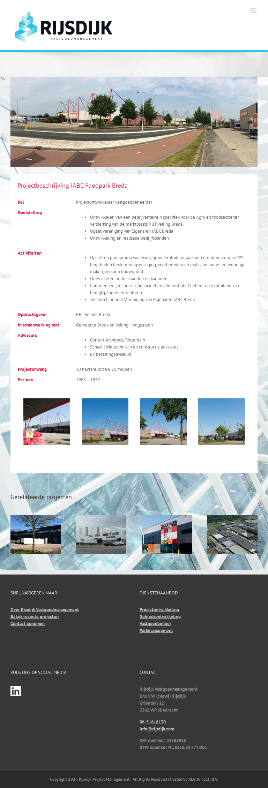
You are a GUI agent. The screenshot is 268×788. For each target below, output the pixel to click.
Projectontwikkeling (159, 610)
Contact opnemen (27, 623)
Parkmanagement (156, 630)
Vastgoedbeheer (155, 623)
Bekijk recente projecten (34, 617)
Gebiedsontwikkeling (160, 617)
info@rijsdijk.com (157, 729)
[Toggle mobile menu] (254, 10)
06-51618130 (153, 722)
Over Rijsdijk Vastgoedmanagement (44, 610)
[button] (15, 534)
